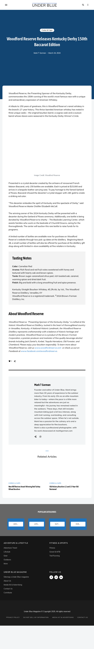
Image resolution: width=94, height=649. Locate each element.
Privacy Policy (13, 617)
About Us (7, 581)
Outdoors (7, 560)
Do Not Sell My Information (36, 617)
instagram (56, 577)
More (6, 564)
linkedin (61, 577)
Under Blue (59, 390)
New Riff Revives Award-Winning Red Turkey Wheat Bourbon (24, 487)
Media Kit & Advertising (13, 585)
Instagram (40, 436)
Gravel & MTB (54, 552)
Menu (6, 4)
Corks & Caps (47, 30)
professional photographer (59, 427)
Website (35, 436)
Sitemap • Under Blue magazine (16, 577)
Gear (5, 556)
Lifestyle (7, 552)
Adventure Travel (10, 548)
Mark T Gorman (40, 53)
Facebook (51, 577)
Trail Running (54, 556)
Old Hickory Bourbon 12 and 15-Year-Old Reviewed (64, 487)
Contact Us (8, 589)
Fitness (52, 548)
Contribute (8, 593)
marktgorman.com (64, 431)
